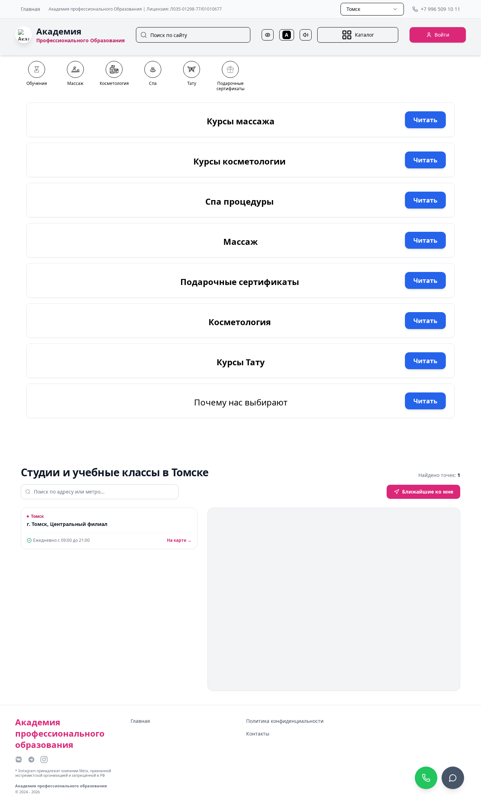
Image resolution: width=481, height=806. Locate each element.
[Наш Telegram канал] (31, 759)
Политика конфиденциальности (285, 721)
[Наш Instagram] (44, 759)
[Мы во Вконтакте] (18, 759)
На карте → (179, 540)
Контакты (257, 733)
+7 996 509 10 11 (440, 9)
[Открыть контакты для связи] (453, 778)
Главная (30, 9)
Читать (425, 120)
